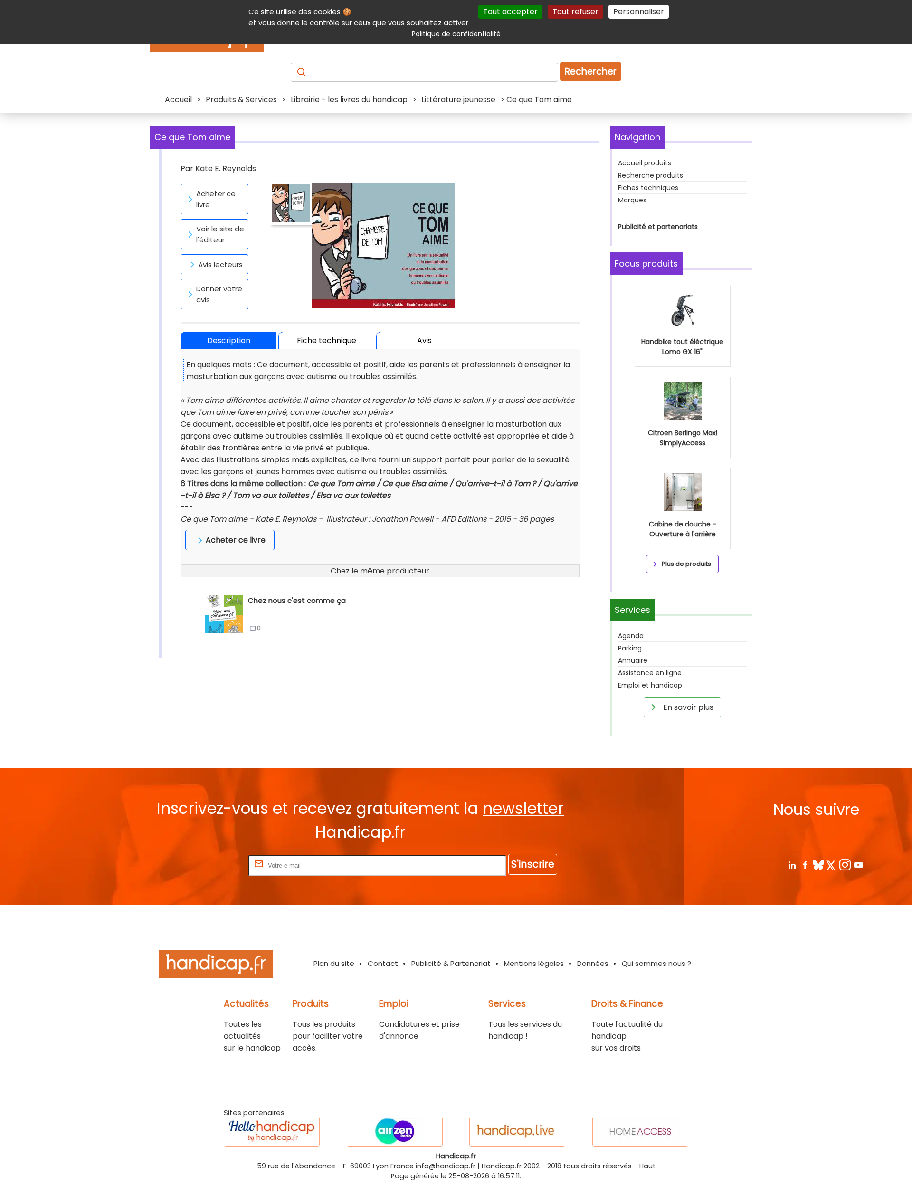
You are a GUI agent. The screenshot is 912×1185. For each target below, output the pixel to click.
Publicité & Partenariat (451, 963)
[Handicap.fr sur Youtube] (858, 864)
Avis (424, 340)
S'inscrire (532, 864)
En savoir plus (687, 707)
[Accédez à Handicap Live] (517, 1132)
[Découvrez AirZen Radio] (395, 1132)
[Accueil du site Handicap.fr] (216, 966)
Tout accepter (510, 11)
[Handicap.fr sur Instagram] (844, 864)
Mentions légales (534, 963)
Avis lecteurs (220, 264)
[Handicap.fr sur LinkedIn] (791, 864)
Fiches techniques (648, 187)
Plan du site (334, 963)
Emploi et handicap (650, 685)
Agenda (631, 635)
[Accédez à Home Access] (640, 1132)
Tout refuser (575, 11)
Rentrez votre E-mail (208, 865)
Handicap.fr (502, 1166)
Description (228, 340)
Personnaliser (638, 11)
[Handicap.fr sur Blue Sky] (818, 864)
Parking (630, 648)
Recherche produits (650, 175)
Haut (647, 1166)
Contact (383, 963)
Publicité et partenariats (658, 226)
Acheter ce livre (216, 199)
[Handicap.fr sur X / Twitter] (831, 864)
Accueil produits (644, 163)
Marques (632, 200)
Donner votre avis (219, 294)
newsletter (523, 808)
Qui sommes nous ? (656, 963)
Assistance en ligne (650, 673)
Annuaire (632, 660)
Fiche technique (326, 340)
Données (592, 963)
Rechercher (591, 71)
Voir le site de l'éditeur (220, 234)
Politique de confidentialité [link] (456, 33)
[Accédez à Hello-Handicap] (272, 1132)
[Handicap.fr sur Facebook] (804, 864)
